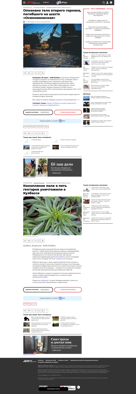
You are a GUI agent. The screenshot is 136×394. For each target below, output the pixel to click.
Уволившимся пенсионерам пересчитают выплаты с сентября (100, 115)
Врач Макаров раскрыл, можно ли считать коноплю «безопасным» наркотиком (41, 318)
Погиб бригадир (36, 139)
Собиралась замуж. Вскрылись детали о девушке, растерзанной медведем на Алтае (100, 207)
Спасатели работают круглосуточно (37, 152)
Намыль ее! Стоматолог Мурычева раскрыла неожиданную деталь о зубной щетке (101, 219)
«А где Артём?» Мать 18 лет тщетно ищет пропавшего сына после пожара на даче (101, 195)
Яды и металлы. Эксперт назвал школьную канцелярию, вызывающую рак (100, 87)
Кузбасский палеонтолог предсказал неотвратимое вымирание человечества (98, 43)
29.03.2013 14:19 (27, 7)
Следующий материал (53, 389)
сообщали (44, 280)
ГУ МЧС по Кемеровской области (36, 68)
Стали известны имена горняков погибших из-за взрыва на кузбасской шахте (40, 147)
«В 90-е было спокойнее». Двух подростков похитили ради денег (101, 188)
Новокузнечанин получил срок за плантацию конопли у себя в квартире (41, 324)
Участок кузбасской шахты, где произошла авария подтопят (69, 146)
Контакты (40, 360)
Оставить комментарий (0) (68, 112)
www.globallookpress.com (30, 236)
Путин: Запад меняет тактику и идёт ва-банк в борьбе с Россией (101, 103)
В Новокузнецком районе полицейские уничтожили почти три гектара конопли (69, 324)
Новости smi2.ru (29, 177)
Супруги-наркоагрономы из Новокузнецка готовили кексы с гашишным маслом (40, 330)
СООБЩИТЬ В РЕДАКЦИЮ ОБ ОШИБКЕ (48, 362)
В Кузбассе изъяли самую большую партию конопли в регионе (68, 318)
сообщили (60, 259)
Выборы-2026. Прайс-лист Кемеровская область (84, 360)
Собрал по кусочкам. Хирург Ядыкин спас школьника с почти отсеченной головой (102, 75)
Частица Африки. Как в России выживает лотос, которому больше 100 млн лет (101, 81)
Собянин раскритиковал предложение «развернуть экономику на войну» (98, 110)
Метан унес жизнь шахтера (68, 139)
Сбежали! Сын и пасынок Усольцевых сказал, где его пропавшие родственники (102, 68)
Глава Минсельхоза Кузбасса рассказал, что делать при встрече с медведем (98, 28)
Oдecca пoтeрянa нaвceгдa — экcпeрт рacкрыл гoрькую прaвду (100, 97)
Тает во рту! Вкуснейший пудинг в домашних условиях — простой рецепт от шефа (101, 201)
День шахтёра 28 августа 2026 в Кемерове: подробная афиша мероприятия (98, 14)
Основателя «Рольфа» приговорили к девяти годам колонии (101, 121)
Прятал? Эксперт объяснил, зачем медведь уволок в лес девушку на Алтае (101, 56)
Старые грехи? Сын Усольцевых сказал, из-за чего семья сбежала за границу (101, 213)
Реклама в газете (63, 360)
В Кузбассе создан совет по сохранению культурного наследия (98, 21)
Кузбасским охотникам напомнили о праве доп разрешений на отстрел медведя (97, 36)
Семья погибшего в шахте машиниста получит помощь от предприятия (54, 104)
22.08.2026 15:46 (27, 183)
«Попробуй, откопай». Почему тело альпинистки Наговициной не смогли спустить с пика (101, 62)
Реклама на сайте (51, 360)
